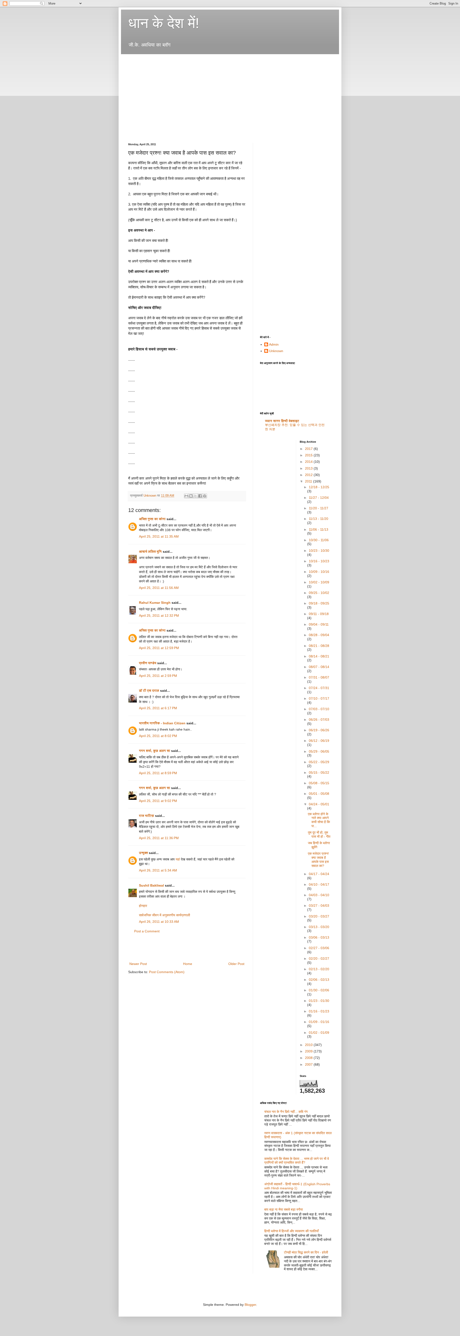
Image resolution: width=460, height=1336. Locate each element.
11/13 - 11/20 (318, 519)
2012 (309, 475)
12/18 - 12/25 (319, 487)
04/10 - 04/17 (319, 884)
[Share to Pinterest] (204, 496)
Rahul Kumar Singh (155, 602)
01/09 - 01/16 (319, 1022)
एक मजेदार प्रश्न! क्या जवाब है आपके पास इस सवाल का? (318, 859)
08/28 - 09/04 (319, 635)
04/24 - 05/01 (319, 804)
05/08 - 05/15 (319, 783)
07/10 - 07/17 (319, 698)
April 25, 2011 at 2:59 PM (158, 676)
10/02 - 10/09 (319, 582)
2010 (309, 1045)
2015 (309, 455)
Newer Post (138, 964)
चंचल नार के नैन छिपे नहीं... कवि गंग (286, 1112)
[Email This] (186, 496)
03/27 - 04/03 (319, 905)
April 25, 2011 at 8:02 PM (158, 736)
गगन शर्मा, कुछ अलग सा (154, 751)
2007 (309, 1064)
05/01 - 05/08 (319, 794)
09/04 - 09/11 (319, 624)
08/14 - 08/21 (319, 656)
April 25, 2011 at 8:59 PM (158, 773)
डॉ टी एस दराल (149, 690)
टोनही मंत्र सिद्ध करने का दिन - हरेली (306, 1252)
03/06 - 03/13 (319, 937)
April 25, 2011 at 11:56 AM (159, 588)
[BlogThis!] (191, 496)
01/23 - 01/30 (319, 1001)
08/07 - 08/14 (319, 667)
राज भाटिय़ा (146, 816)
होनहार (143, 906)
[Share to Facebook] (200, 496)
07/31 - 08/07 (319, 677)
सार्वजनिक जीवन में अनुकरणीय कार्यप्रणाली (164, 915)
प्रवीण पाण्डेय (147, 663)
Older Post (236, 964)
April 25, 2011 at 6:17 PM (158, 708)
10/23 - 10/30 (319, 550)
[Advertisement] (215, 61)
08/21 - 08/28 (319, 646)
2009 (309, 1051)
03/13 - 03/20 (319, 927)
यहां (178, 859)
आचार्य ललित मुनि (150, 551)
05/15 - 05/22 (319, 772)
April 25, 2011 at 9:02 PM (158, 801)
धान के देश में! (163, 23)
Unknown (276, 351)
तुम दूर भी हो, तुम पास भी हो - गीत (319, 834)
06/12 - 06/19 (319, 741)
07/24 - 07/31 (319, 688)
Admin (274, 344)
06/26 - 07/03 (319, 719)
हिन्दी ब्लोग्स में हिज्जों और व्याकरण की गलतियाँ (291, 1231)
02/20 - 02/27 (319, 958)
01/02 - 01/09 (319, 1032)
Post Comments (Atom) (166, 972)
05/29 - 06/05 (319, 751)
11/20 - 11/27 (318, 508)
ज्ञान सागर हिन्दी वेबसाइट (282, 421)
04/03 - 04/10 (319, 895)
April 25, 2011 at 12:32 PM (159, 615)
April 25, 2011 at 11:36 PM (159, 838)
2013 (309, 468)
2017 (309, 449)
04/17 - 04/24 (319, 874)
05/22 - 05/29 (319, 762)
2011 (309, 481)
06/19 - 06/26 (319, 730)
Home (187, 964)
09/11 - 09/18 (319, 614)
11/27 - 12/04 (319, 498)
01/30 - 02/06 (319, 990)
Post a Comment (147, 931)
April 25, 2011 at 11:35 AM (159, 536)
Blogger (250, 1305)
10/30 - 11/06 (319, 540)
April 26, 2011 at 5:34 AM (158, 870)
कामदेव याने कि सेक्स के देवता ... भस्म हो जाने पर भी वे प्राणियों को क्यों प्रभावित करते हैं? (296, 1161)
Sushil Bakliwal (151, 885)
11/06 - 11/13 (318, 529)
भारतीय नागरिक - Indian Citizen (162, 723)
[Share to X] (195, 496)
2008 (309, 1058)
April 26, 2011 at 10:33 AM (159, 922)
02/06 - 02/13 (319, 980)
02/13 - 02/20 (319, 969)
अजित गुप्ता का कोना (152, 519)
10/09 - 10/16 (319, 572)
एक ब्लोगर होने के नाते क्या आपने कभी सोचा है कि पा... (319, 820)
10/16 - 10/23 (319, 561)
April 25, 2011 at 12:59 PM (159, 648)
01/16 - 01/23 (319, 1011)
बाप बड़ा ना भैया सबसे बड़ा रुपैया (283, 1209)
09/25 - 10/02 (319, 593)
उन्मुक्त (143, 853)
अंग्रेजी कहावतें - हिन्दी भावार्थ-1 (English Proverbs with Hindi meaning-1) (297, 1186)
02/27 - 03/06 (319, 948)
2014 (309, 462)
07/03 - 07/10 (319, 709)
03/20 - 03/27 (319, 916)
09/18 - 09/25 (319, 603)
